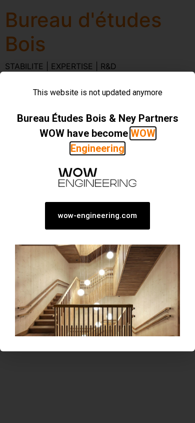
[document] (97, 211)
